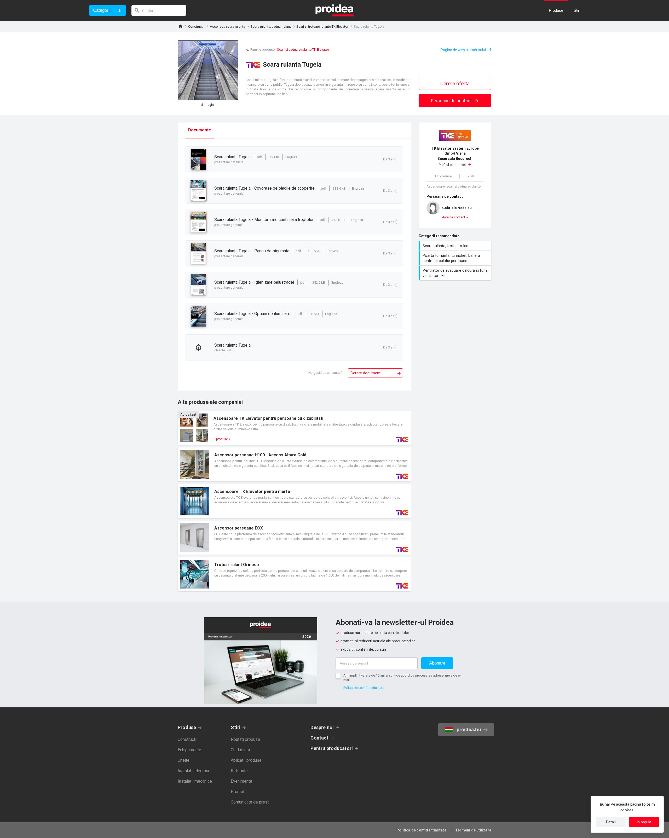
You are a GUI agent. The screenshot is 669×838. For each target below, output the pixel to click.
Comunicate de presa (250, 802)
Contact (319, 738)
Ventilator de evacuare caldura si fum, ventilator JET (455, 273)
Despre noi (322, 727)
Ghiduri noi (240, 749)
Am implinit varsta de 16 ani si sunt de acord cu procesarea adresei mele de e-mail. (402, 677)
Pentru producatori (331, 748)
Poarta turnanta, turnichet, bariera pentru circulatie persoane (455, 258)
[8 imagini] (208, 70)
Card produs (294, 428)
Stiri (235, 727)
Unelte (183, 760)
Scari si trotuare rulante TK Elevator (322, 26)
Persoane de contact (452, 100)
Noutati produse (245, 739)
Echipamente (189, 749)
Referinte (239, 770)
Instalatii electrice (194, 770)
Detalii (611, 822)
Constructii (196, 26)
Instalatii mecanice (195, 781)
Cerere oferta (455, 83)
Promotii (238, 791)
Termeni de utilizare (473, 830)
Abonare (437, 663)
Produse (187, 727)
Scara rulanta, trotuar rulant (271, 26)
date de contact (453, 217)
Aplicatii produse (246, 760)
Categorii (102, 10)
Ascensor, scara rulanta (227, 26)
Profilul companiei (455, 156)
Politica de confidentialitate (363, 688)
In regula (644, 822)
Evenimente (241, 781)
